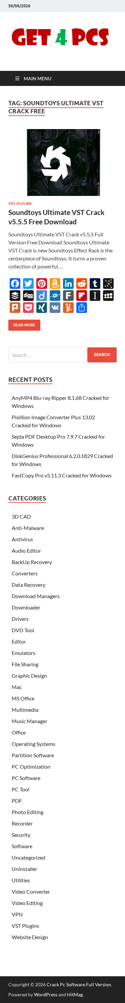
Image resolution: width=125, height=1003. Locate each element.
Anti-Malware (28, 528)
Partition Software (33, 755)
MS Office (23, 698)
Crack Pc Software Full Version (79, 984)
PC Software (26, 778)
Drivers (20, 619)
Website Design (30, 937)
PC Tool (20, 789)
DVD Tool (23, 630)
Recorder (22, 823)
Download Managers (36, 596)
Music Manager (29, 721)
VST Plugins (20, 203)
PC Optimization (31, 766)
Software (22, 846)
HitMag (75, 994)
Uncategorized (28, 857)
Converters (25, 573)
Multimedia (25, 709)
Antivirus (22, 539)
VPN (17, 914)
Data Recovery (28, 584)
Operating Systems (33, 744)
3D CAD (21, 516)
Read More (21, 323)
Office (19, 732)
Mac (17, 687)
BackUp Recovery (32, 562)
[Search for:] (62, 354)
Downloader (26, 607)
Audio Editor (26, 550)
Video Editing (27, 903)
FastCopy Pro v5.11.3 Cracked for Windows (62, 475)
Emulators (23, 653)
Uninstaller (24, 869)
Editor (19, 641)
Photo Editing (27, 812)
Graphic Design (29, 675)
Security (21, 834)
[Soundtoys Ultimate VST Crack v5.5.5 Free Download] (62, 162)
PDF (17, 800)
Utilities (21, 880)
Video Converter (31, 891)
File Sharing (25, 664)
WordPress (45, 994)
